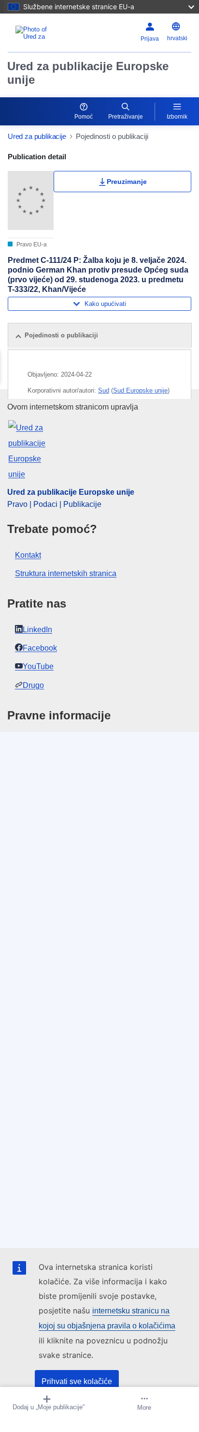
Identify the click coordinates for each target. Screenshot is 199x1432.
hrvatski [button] (177, 38)
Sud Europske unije (140, 390)
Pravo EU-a (31, 244)
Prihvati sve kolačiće (77, 1381)
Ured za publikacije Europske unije (88, 73)
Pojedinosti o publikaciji (61, 335)
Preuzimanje (127, 181)
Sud (103, 390)
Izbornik (177, 116)
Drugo (33, 685)
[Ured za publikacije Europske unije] (39, 33)
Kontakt (28, 555)
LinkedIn (37, 629)
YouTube (38, 666)
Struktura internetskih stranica (65, 573)
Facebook (40, 648)
